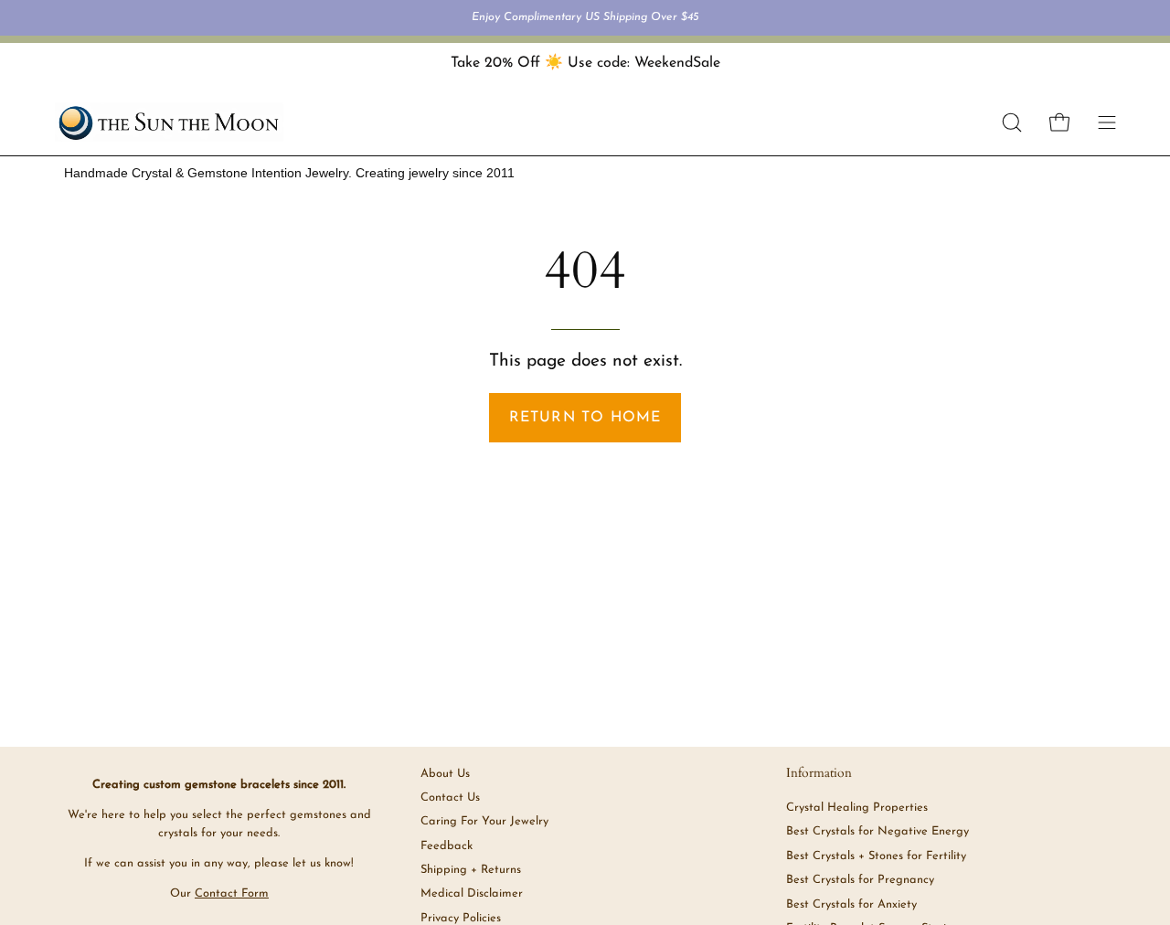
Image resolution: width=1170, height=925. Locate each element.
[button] (1012, 122)
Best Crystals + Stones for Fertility (876, 856)
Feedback (446, 846)
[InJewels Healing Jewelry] (169, 122)
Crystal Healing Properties (857, 807)
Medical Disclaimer (471, 893)
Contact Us (450, 797)
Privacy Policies (460, 918)
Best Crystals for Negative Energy (877, 832)
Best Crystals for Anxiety (851, 904)
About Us (445, 774)
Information (819, 773)
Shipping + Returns (470, 870)
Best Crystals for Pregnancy (860, 880)
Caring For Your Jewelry (484, 821)
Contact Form (232, 893)
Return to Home (585, 417)
